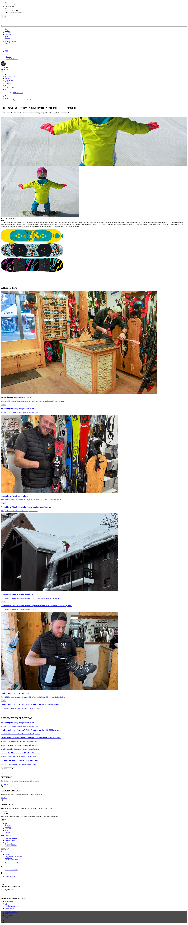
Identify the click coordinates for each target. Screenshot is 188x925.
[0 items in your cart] (5, 89)
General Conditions (11, 41)
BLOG (7, 82)
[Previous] (2, 16)
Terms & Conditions (11, 912)
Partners (7, 38)
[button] (5, 85)
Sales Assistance (10, 840)
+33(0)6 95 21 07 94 (11, 870)
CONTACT (8, 83)
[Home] (5, 75)
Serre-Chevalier (9, 908)
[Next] (5, 16)
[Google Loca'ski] (5, 922)
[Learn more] (23, 13)
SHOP (7, 78)
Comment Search (10, 844)
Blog (6, 36)
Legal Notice (9, 43)
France (12, 87)
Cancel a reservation (11, 846)
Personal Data (9, 913)
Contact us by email (11, 876)
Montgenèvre (9, 901)
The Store (8, 32)
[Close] (1, 25)
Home (7, 29)
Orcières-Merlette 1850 (12, 907)
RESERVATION (10, 76)
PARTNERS (9, 80)
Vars (6, 903)
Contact (7, 31)
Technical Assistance (11, 839)
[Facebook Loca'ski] (5, 920)
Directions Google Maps (12, 863)
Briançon (7, 905)
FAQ (6, 45)
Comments (8, 34)
